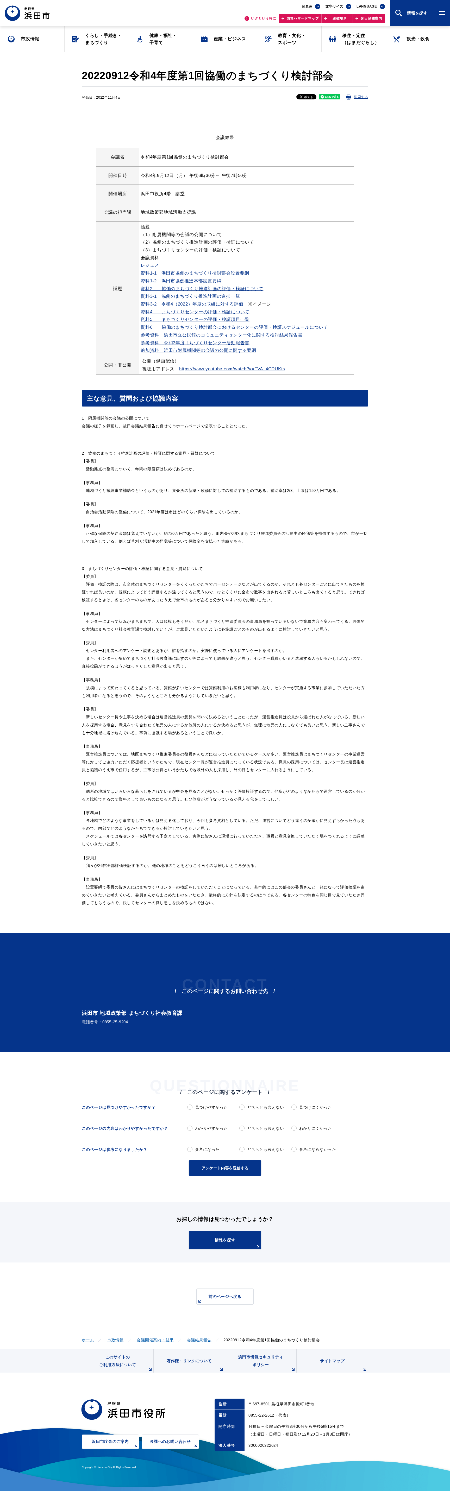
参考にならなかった (317, 1149)
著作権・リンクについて (189, 1361)
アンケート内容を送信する (225, 1168)
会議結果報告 (199, 1340)
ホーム (88, 1340)
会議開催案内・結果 (155, 1340)
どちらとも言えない (265, 1107)
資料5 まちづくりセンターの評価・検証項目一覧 (195, 319)
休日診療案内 (371, 18)
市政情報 (115, 1340)
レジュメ (150, 265)
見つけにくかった (315, 1107)
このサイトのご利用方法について (117, 1361)
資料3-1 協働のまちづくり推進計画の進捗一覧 (190, 296)
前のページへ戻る (225, 1296)
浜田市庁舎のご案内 (110, 1441)
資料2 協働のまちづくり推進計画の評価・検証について (202, 288)
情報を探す (225, 1240)
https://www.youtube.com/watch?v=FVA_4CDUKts (232, 368)
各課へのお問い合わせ (170, 1441)
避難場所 (340, 18)
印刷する (361, 97)
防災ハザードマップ (303, 18)
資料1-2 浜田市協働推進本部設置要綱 (181, 280)
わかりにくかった (315, 1128)
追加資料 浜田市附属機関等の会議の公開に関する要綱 (198, 350)
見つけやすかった (211, 1107)
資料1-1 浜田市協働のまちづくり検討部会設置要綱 (195, 273)
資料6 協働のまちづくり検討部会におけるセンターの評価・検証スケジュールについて (234, 327)
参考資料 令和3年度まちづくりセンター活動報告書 (195, 342)
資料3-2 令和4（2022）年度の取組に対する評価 (192, 304)
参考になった (207, 1149)
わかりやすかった (211, 1128)
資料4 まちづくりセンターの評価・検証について (195, 311)
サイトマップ (332, 1361)
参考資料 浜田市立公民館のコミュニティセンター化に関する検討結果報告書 (221, 335)
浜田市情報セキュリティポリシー (260, 1361)
